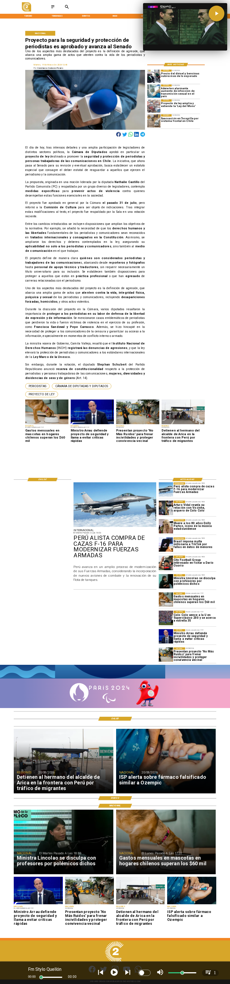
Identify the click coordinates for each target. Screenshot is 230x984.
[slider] (41, 977)
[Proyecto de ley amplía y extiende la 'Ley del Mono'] (153, 106)
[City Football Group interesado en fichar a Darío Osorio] (166, 563)
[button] (37, 386)
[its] (153, 91)
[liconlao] (166, 581)
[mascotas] (166, 599)
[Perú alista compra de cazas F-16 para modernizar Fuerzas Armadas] (166, 489)
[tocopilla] (153, 120)
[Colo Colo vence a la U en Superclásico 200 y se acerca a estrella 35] (166, 618)
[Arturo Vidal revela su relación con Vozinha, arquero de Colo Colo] (166, 508)
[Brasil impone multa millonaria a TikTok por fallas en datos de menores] (166, 544)
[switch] (144, 973)
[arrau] (166, 636)
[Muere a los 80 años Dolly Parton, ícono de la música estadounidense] (166, 526)
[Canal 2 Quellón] (52, 8)
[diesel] (153, 76)
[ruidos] (166, 654)
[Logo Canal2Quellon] (27, 11)
